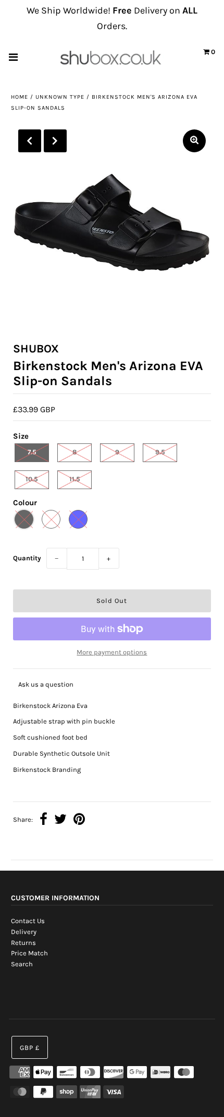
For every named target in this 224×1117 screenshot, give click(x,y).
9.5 (160, 452)
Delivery (23, 932)
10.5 (32, 479)
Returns (23, 943)
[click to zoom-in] (194, 140)
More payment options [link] (112, 652)
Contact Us (28, 921)
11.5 (74, 479)
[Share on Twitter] (60, 820)
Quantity (27, 558)
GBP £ (30, 1048)
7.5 (32, 452)
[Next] (55, 140)
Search (22, 964)
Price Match (29, 953)
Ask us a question (45, 684)
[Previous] (29, 140)
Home (19, 97)
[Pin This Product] (79, 820)
